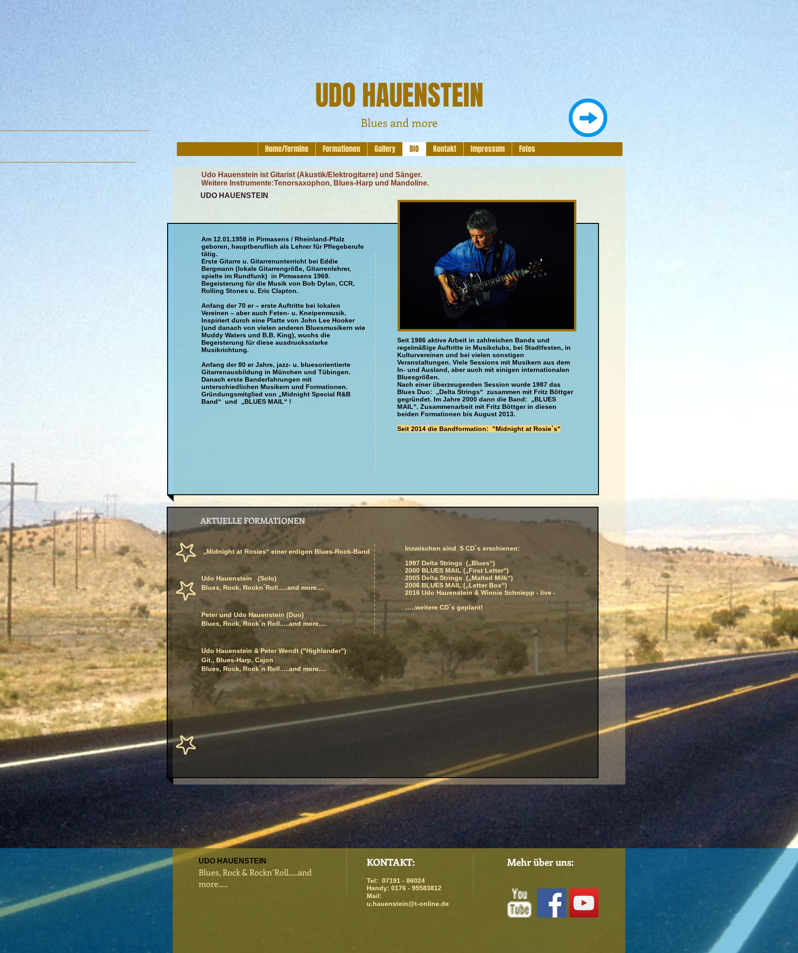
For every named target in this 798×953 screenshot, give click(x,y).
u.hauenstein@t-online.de (408, 903)
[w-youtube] (519, 902)
